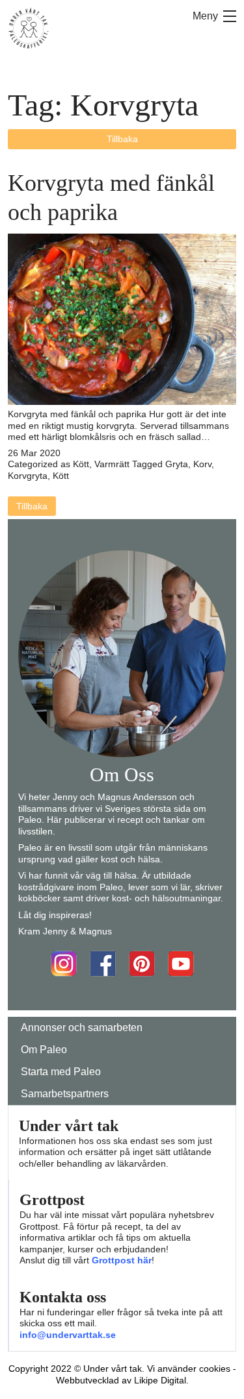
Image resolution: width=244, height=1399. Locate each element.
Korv (202, 464)
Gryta (176, 464)
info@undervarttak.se (68, 1335)
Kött (81, 464)
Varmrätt (111, 464)
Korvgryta (27, 475)
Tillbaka (122, 139)
